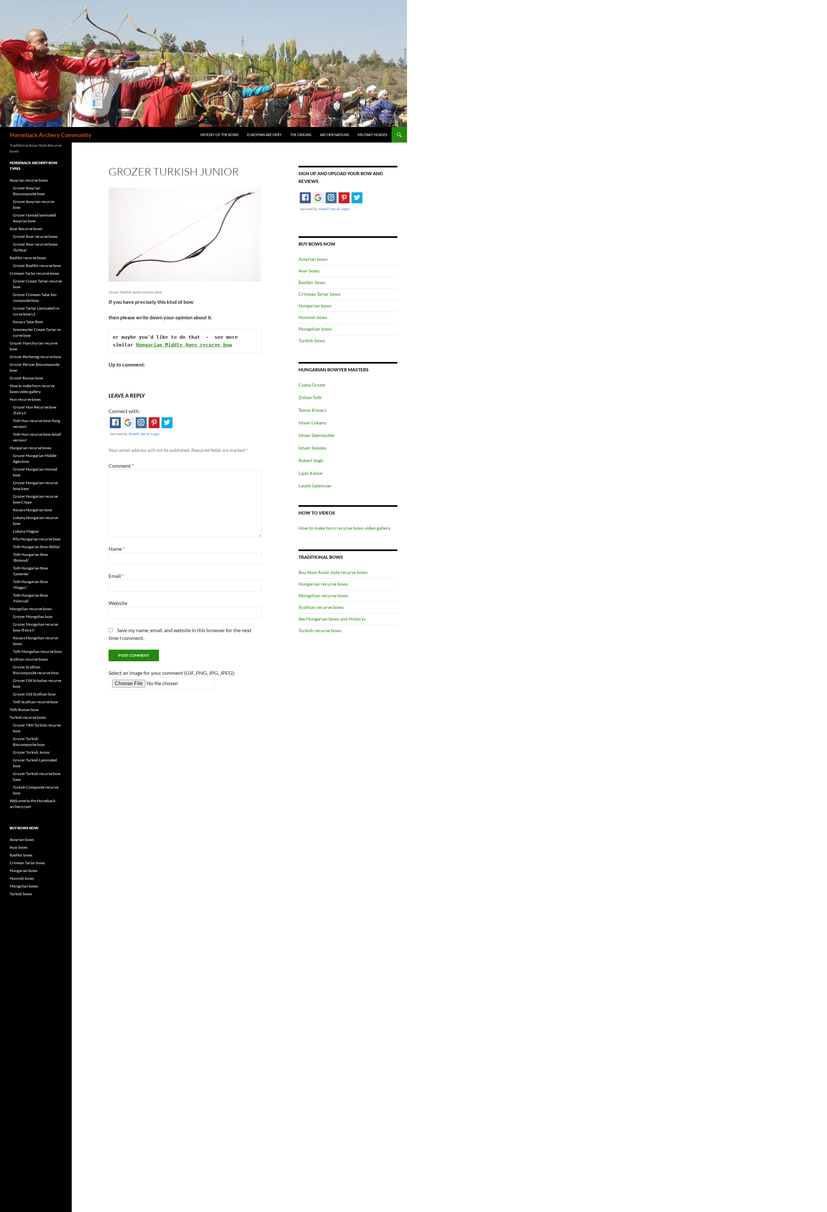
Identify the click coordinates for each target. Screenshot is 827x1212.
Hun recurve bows (25, 399)
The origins (300, 135)
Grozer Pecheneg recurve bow (35, 356)
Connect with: (124, 411)
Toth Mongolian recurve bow (37, 651)
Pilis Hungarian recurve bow (36, 539)
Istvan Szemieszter (316, 435)
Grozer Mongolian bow (32, 616)
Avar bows (308, 270)
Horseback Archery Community (50, 134)
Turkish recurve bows (319, 630)
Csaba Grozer (312, 385)
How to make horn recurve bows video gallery (344, 528)
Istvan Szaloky (312, 448)
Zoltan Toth (310, 397)
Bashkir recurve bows (28, 257)
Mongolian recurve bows (323, 595)
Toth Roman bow (24, 709)
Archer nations (334, 135)
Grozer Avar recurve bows (35, 236)
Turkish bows (311, 340)
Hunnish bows (312, 317)
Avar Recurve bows (26, 228)
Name (117, 549)
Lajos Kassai (310, 473)
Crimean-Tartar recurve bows (34, 273)
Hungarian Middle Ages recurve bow (184, 345)
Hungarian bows (314, 305)
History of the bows (219, 135)
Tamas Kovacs (312, 410)
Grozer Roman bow (26, 378)
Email (116, 576)
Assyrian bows (313, 259)
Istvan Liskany (312, 422)
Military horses (372, 135)
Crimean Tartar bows (319, 294)
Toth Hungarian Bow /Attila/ (36, 546)
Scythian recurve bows (321, 607)
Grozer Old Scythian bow (34, 694)
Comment (121, 465)
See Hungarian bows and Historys (332, 619)
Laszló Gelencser (315, 485)
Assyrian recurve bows (29, 180)
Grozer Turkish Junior (31, 752)
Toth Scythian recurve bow (35, 701)
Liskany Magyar (26, 531)
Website (118, 603)
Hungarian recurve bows (323, 584)
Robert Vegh (310, 460)
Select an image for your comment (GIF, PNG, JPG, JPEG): (172, 673)
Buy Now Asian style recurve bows (333, 572)
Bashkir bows (311, 282)
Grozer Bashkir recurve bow (37, 265)
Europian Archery (264, 135)
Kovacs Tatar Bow (28, 321)
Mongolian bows (315, 329)
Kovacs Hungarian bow (32, 509)
